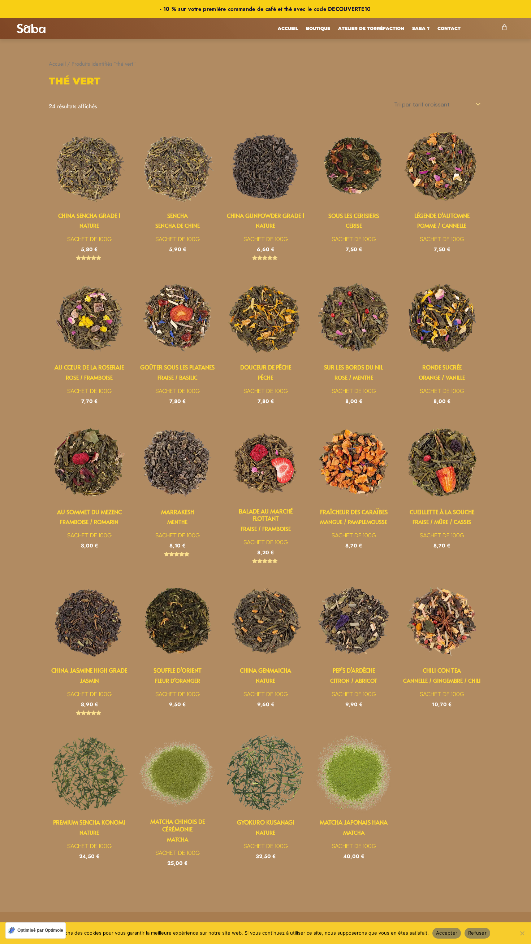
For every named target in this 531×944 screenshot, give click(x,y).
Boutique (318, 28)
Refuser (477, 933)
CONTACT (449, 28)
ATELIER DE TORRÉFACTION (371, 28)
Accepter (446, 933)
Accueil (288, 28)
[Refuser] (522, 933)
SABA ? (420, 28)
